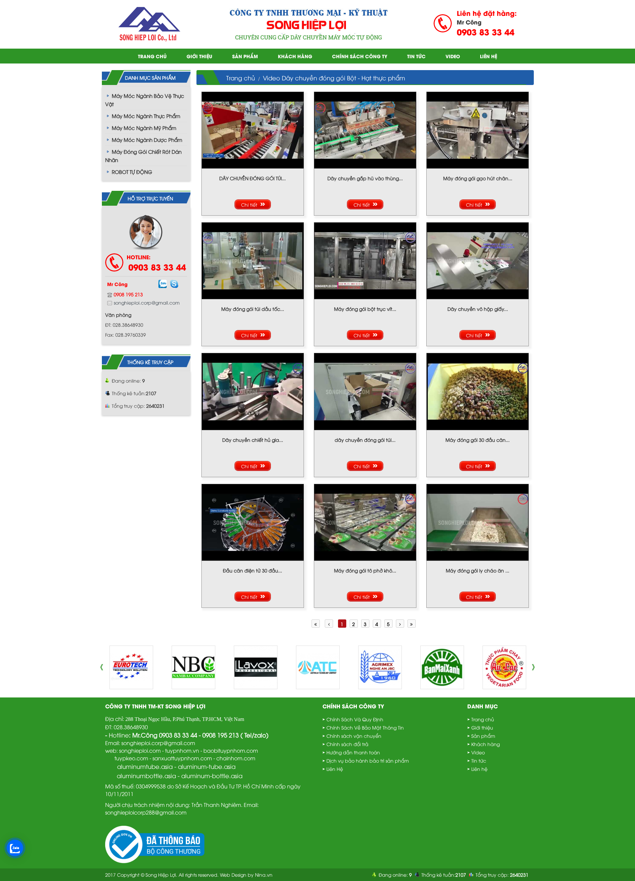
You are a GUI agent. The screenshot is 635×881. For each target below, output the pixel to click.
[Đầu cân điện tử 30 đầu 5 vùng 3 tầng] (253, 521)
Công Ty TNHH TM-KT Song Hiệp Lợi (155, 706)
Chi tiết (249, 204)
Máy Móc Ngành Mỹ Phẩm (144, 127)
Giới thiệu (199, 56)
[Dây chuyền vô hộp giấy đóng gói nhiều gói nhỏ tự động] (478, 260)
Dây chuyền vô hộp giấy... (477, 309)
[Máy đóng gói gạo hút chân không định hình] (478, 129)
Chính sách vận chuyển (353, 736)
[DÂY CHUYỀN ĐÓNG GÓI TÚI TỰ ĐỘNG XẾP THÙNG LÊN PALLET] (253, 129)
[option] (131, 667)
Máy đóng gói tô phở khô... (365, 570)
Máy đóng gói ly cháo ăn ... (477, 570)
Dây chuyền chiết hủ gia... (252, 440)
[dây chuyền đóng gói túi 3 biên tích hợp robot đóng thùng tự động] (365, 391)
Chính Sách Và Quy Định (354, 719)
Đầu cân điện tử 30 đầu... (252, 570)
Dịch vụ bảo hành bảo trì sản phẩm (367, 760)
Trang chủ (152, 56)
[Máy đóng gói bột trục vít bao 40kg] (365, 260)
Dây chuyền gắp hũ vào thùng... (365, 178)
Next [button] (535, 667)
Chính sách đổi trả (347, 744)
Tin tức (416, 56)
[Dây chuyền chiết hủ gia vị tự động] (253, 391)
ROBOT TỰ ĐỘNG (132, 171)
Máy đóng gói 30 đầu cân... (477, 440)
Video (452, 56)
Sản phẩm (245, 56)
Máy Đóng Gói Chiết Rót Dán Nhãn (143, 155)
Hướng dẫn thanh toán (353, 752)
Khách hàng (295, 56)
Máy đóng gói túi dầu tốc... (252, 309)
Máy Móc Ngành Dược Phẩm (147, 139)
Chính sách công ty (359, 56)
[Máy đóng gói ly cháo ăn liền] (478, 521)
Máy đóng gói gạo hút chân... (477, 178)
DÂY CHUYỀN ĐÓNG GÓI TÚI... (252, 178)
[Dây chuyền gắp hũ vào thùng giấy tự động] (365, 129)
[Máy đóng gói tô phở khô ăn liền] (365, 521)
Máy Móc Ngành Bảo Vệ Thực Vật (144, 99)
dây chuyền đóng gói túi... (365, 440)
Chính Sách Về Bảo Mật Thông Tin (365, 727)
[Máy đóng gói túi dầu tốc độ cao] (253, 260)
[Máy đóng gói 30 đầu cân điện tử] (478, 391)
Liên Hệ (334, 769)
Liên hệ (488, 56)
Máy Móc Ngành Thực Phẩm (146, 115)
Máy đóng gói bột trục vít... (365, 309)
